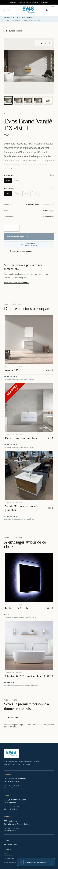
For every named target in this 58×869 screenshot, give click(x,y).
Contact (7, 840)
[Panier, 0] (52, 10)
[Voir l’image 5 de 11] (48, 100)
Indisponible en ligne (17, 236)
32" (18, 194)
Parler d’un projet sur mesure (15, 282)
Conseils (8, 849)
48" (37, 194)
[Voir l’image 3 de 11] (28, 100)
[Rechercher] (47, 10)
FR (51, 6)
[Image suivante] (49, 43)
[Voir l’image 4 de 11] (38, 100)
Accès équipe (9, 858)
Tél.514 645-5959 (10, 845)
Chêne (18, 181)
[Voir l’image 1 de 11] (8, 100)
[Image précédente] (38, 43)
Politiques (8, 854)
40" (27, 194)
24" (9, 194)
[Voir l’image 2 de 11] (18, 100)
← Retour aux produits (13, 31)
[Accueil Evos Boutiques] (29, 10)
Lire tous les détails (11, 169)
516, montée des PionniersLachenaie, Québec (15, 779)
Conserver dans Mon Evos (22, 251)
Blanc (9, 181)
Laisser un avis (13, 717)
